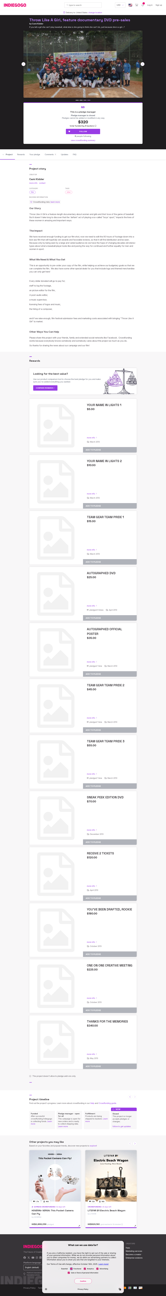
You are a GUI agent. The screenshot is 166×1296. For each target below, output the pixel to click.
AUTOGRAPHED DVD (101, 573)
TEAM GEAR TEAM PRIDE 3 (106, 741)
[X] (28, 1257)
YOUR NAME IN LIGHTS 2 (104, 461)
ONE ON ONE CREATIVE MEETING (109, 965)
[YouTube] (33, 1257)
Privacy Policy (29, 1288)
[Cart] (137, 5)
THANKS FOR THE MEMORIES (107, 1021)
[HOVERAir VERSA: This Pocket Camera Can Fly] (55, 1176)
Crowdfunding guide (107, 1103)
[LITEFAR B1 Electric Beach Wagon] (111, 1176)
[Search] (67, 5)
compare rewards (45, 388)
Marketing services (134, 1251)
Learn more (63, 1126)
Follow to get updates (122, 1126)
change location (95, 12)
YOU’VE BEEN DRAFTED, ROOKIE (109, 909)
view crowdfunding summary (83, 140)
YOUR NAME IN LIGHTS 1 (104, 405)
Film (32, 192)
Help (92, 1103)
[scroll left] (23, 64)
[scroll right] (142, 64)
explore (93, 1146)
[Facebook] (24, 1257)
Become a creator (133, 1254)
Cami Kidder (37, 24)
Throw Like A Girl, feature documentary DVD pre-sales (79, 19)
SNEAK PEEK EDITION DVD (105, 797)
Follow (83, 131)
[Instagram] (37, 1257)
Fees (128, 1248)
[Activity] (143, 5)
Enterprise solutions (134, 1258)
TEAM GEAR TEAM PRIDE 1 (105, 517)
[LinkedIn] (40, 1257)
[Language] (130, 5)
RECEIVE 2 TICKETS (100, 853)
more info (33, 183)
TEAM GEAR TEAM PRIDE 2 (105, 685)
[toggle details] (80, 1227)
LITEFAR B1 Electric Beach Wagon (106, 1210)
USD (118, 5)
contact (42, 183)
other (69, 192)
